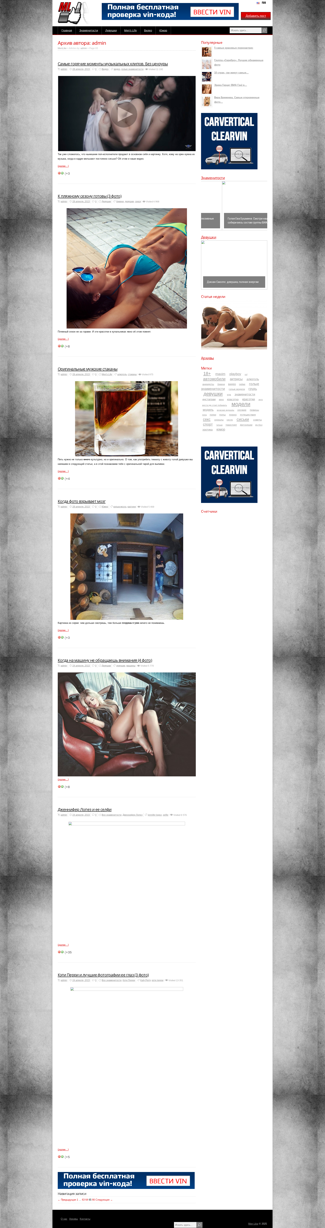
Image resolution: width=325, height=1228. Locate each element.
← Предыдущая (67, 1199)
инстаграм (209, 399)
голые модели (237, 389)
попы (222, 414)
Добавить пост (256, 15)
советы (257, 419)
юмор (220, 429)
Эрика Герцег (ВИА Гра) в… (230, 85)
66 (93, 1199)
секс (206, 419)
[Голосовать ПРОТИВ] (59, 173)
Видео (148, 30)
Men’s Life (130, 30)
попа (204, 415)
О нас (64, 1218)
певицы (254, 409)
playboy (235, 374)
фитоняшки (246, 425)
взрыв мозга (119, 506)
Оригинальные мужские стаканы (87, 369)
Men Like (253, 1223)
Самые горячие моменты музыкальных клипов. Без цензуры (113, 63)
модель (208, 410)
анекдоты (208, 384)
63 (83, 1199)
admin (83, 48)
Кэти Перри (129, 980)
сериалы (219, 420)
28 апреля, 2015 (81, 69)
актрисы (236, 379)
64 (86, 1199)
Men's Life (107, 374)
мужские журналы (225, 410)
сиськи (243, 419)
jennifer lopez (155, 815)
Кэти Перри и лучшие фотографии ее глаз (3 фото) (103, 974)
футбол (258, 425)
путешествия (248, 414)
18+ (207, 373)
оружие (241, 409)
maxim (220, 374)
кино (221, 399)
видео (117, 69)
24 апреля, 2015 (81, 665)
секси (138, 201)
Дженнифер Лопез (133, 815)
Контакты (85, 1218)
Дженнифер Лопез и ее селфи (85, 809)
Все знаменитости (111, 815)
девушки (129, 201)
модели (241, 404)
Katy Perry (145, 980)
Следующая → (104, 1199)
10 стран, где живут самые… (231, 72)
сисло (230, 420)
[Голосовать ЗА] (62, 173)
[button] (234, 205)
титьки (219, 425)
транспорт (231, 425)
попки (213, 414)
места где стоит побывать (214, 405)
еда (229, 394)
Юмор (163, 30)
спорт (208, 424)
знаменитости (245, 394)
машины (130, 665)
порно (233, 414)
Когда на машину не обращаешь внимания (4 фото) (105, 660)
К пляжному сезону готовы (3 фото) (89, 196)
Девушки (111, 30)
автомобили (214, 379)
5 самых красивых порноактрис (233, 47)
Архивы (207, 358)
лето (260, 399)
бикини (120, 201)
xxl (246, 374)
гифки (242, 384)
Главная (67, 30)
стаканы (132, 374)
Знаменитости (88, 30)
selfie (165, 815)
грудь (252, 389)
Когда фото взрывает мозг (82, 501)
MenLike (62, 48)
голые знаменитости (132, 69)
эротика (207, 429)
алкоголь (122, 374)
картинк (132, 506)
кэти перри (157, 980)
